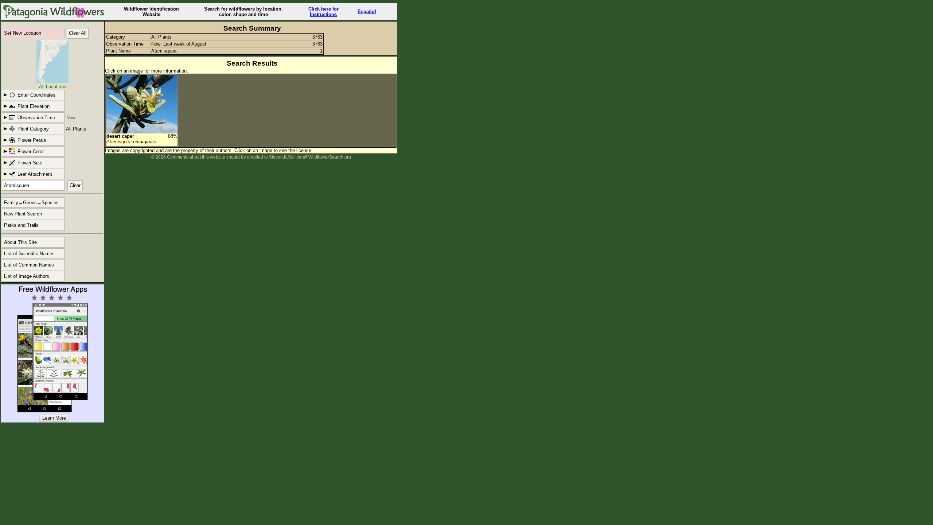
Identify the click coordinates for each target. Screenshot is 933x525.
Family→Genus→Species (31, 202)
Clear (75, 185)
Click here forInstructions (323, 11)
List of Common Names (29, 265)
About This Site (20, 242)
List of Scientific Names (29, 253)
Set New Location (22, 33)
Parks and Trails (21, 225)
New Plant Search (23, 214)
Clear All (77, 33)
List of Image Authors (26, 276)
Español (367, 11)
